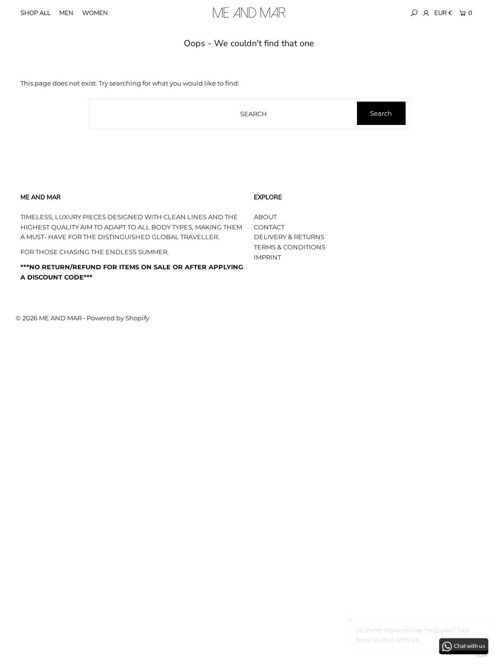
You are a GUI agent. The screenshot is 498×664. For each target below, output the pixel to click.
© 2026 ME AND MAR (49, 318)
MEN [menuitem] (66, 13)
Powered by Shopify (118, 318)
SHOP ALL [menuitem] (35, 13)
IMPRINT (267, 257)
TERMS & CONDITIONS (289, 247)
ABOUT (265, 217)
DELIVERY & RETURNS (289, 237)
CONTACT (269, 227)
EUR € (443, 13)
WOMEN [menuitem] (95, 13)
